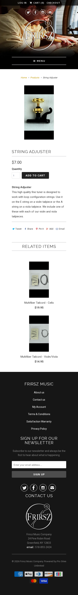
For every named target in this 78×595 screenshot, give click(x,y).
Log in (22, 2)
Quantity (17, 169)
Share (30, 229)
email (30, 547)
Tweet (18, 229)
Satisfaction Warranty (39, 421)
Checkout (53, 2)
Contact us (39, 399)
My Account (39, 406)
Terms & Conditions (39, 414)
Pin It (41, 229)
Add (51, 229)
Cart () (38, 2)
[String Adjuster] (39, 112)
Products (34, 77)
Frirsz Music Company (31, 561)
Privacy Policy (39, 428)
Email (62, 229)
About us (39, 392)
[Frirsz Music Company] (39, 36)
